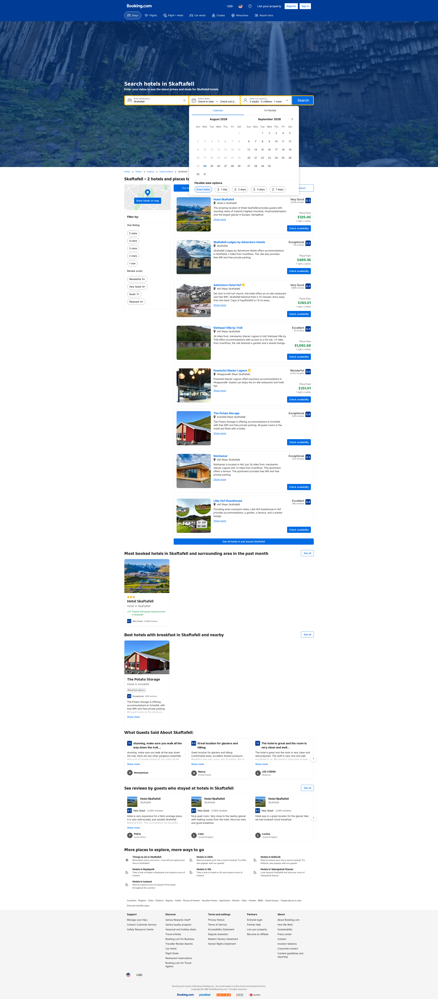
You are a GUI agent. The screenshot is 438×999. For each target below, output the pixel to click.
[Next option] (313, 759)
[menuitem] (132, 15)
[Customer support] (250, 6)
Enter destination (142, 98)
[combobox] (157, 101)
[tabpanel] (244, 155)
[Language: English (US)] (240, 6)
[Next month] (292, 119)
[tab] (218, 110)
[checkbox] (239, 133)
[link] (147, 233)
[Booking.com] (139, 6)
